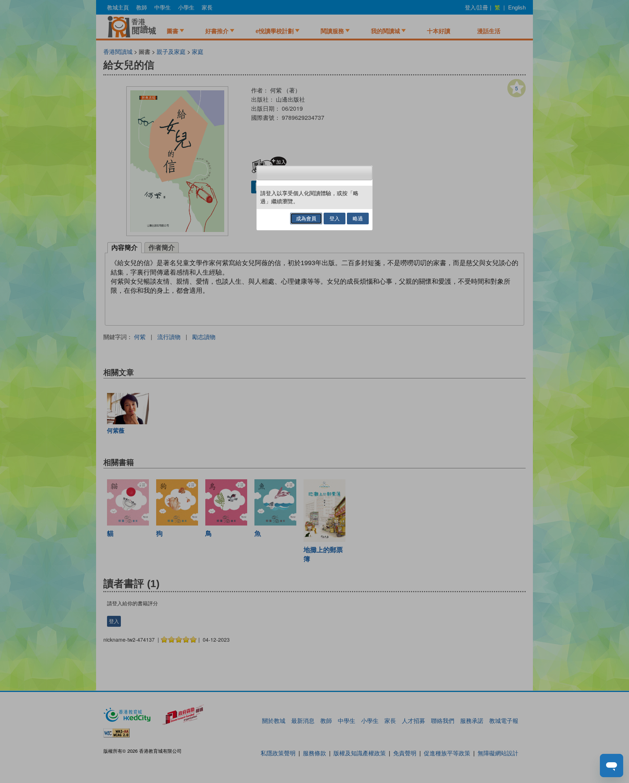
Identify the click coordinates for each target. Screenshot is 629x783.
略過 (358, 218)
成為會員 (306, 218)
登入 (334, 218)
